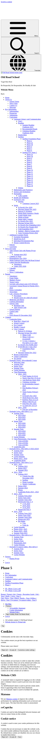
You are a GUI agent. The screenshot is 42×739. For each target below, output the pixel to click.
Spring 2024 (22, 486)
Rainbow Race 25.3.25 (30, 400)
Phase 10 (30, 170)
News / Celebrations (16, 272)
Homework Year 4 (24, 509)
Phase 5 (29, 149)
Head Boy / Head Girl (21, 321)
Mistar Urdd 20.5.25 (29, 402)
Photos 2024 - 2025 (20, 529)
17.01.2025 (26, 504)
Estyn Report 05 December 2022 (20, 315)
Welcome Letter (19, 362)
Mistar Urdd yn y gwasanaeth (28, 338)
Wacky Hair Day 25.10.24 (31, 378)
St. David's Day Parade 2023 (28, 227)
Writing (20, 188)
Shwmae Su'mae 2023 (25, 223)
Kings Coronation (15, 290)
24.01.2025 (26, 506)
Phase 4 (29, 147)
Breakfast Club (19, 305)
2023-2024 (22, 415)
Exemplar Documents (21, 237)
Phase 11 (30, 172)
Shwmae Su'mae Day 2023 (27, 333)
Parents (7, 274)
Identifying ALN (19, 239)
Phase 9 (29, 168)
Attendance (18, 264)
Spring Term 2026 (24, 515)
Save (19, 737)
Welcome (12, 107)
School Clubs (14, 303)
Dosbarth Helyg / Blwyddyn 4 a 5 (21, 535)
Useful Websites (19, 370)
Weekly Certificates (29, 484)
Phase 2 (29, 141)
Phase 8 (29, 166)
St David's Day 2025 (29, 396)
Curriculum (13, 117)
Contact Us (13, 105)
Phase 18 (30, 186)
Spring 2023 (22, 468)
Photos (20, 490)
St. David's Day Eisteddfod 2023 (29, 225)
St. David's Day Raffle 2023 (27, 345)
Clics (24, 523)
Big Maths (21, 521)
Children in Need (15, 256)
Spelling (21, 137)
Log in (7, 562)
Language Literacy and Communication (27, 119)
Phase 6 (29, 150)
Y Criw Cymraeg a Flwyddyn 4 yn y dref (29, 342)
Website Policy (14, 612)
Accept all (13, 650)
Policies (12, 245)
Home (7, 98)
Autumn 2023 (23, 474)
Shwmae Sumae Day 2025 (27, 209)
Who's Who (13, 103)
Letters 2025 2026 (20, 266)
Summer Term (18, 368)
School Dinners (14, 309)
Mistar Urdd (26, 335)
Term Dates (13, 292)
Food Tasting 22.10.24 (30, 376)
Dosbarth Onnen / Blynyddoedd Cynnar (23, 360)
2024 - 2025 (22, 374)
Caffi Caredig (22, 196)
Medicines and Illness (16, 300)
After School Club (20, 307)
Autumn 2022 (23, 466)
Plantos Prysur (14, 559)
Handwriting (22, 135)
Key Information (10, 109)
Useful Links (13, 311)
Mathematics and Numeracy (23, 190)
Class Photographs (20, 372)
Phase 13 (30, 176)
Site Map (8, 604)
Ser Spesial (17, 358)
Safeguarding (14, 111)
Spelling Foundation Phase (31, 139)
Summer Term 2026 (25, 517)
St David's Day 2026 (25, 207)
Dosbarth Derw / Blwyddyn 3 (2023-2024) (24, 449)
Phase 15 (30, 180)
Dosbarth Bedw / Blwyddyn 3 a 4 (21, 462)
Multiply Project (14, 280)
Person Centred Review (22, 243)
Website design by (15, 622)
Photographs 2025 (20, 543)
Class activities (23, 441)
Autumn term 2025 (20, 254)
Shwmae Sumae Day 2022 (27, 353)
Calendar (12, 268)
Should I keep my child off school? (26, 298)
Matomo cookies (12, 699)
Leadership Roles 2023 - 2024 (28, 492)
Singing (20, 201)
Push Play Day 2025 (29, 404)
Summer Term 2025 (25, 500)
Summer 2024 (23, 488)
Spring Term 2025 (24, 498)
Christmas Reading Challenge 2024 (28, 132)
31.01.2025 (26, 508)
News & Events (10, 249)
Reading (21, 123)
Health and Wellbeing (21, 198)
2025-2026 (22, 419)
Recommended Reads (29, 129)
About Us (8, 99)
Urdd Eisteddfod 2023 (25, 229)
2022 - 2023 (18, 464)
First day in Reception (29, 409)
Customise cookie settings (26, 650)
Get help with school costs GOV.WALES (23, 284)
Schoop (12, 270)
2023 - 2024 (18, 472)
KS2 (24, 351)
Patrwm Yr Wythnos (25, 211)
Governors (13, 247)
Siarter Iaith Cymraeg (25, 219)
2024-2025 (22, 417)
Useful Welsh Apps (24, 215)
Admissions (13, 115)
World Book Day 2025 (30, 398)
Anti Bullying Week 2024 (31, 380)
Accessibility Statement (17, 608)
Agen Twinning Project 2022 (28, 233)
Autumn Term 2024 (25, 496)
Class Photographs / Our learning (25, 439)
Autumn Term (18, 364)
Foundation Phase (28, 349)
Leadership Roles (15, 319)
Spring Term (18, 366)
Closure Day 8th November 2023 (28, 477)
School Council (19, 323)
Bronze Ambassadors (21, 354)
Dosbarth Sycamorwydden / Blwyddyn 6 (23, 547)
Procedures (17, 296)
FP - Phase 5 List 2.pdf (13, 591)
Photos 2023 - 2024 (20, 458)
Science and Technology (22, 192)
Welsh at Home (23, 217)
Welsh (16, 205)
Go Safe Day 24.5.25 (29, 405)
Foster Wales (13, 278)
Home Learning (27, 482)
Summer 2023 (23, 470)
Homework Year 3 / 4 (25, 502)
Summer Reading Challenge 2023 (28, 126)
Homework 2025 (24, 519)
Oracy (20, 121)
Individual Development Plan (24, 241)
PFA (11, 252)
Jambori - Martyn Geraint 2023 (28, 231)
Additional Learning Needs (18, 235)
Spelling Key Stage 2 (29, 152)
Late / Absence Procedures (18, 294)
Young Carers (14, 282)
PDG (11, 313)
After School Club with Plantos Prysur (22, 251)
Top (3, 626)
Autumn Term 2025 (25, 513)
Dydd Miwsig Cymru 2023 (27, 347)
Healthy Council (19, 327)
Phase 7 (29, 164)
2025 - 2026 (22, 407)
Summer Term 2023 (20, 533)
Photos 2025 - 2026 (20, 531)
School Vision (14, 101)
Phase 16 (30, 182)
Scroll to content (6, 2)
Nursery (8, 557)
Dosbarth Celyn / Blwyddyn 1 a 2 (21, 411)
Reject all (5, 650)
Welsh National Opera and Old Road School (24, 260)
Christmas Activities (29, 382)
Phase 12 (30, 174)
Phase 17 (30, 184)
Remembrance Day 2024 (17, 258)
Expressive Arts (19, 200)
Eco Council (18, 325)
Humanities (18, 194)
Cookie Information (16, 610)
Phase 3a (30, 143)
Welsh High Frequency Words (28, 213)
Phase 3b (30, 145)
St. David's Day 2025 (25, 221)
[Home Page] (11, 72)
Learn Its (25, 525)
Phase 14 (30, 178)
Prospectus (13, 113)
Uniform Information (16, 302)
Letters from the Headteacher (19, 262)
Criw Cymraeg (19, 329)
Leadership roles (19, 447)
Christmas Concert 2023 (30, 203)
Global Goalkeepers (20, 356)
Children (8, 317)
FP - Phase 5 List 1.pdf (13, 589)
